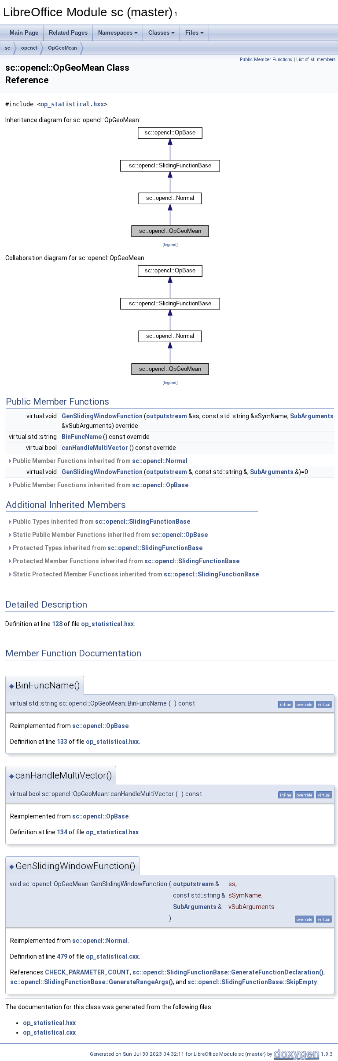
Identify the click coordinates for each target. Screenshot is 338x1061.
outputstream (166, 416)
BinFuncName (82, 436)
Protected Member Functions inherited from (125, 561)
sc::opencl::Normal (159, 460)
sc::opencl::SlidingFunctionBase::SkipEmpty (252, 981)
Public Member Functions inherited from (99, 460)
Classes (158, 32)
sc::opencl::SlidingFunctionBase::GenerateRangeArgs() (91, 981)
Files (191, 32)
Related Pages (68, 32)
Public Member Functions (266, 59)
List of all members (316, 59)
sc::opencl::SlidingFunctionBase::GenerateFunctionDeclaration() (227, 972)
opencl (29, 48)
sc (7, 48)
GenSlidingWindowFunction (102, 416)
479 (62, 956)
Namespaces (115, 32)
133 (62, 741)
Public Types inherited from (100, 521)
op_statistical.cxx (112, 956)
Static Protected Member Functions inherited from (135, 574)
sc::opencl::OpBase (160, 485)
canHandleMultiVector (95, 447)
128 (57, 623)
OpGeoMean (62, 48)
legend (170, 244)
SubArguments (312, 416)
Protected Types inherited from (106, 547)
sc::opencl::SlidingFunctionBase (142, 521)
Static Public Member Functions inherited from (109, 534)
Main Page (24, 32)
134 (62, 832)
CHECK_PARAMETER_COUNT (87, 972)
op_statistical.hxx (72, 104)
